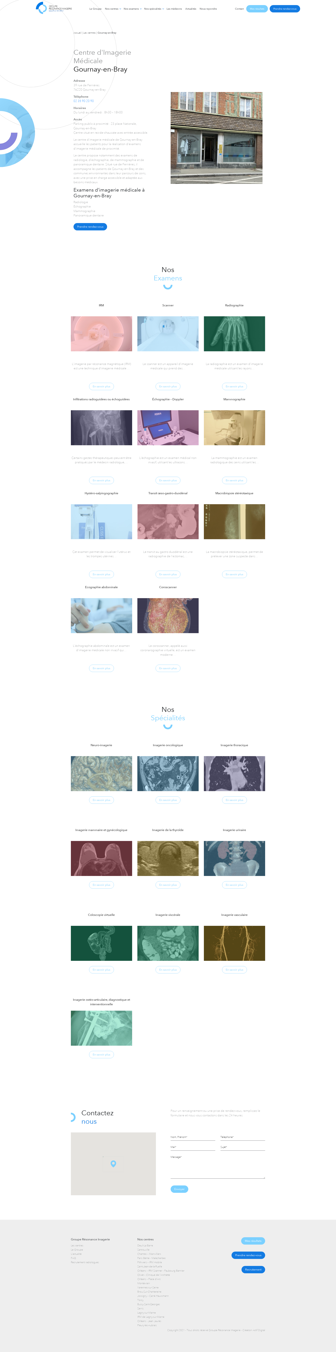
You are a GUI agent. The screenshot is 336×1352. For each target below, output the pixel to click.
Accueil (77, 32)
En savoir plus (101, 386)
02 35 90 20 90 (84, 101)
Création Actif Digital (254, 1330)
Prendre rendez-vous (284, 8)
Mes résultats (257, 8)
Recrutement (253, 1269)
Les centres (89, 32)
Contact (239, 8)
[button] (113, 1163)
